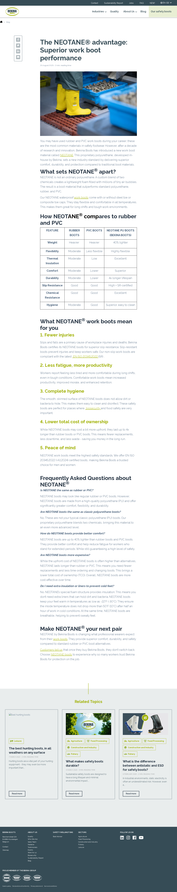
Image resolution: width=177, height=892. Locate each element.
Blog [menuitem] (29, 861)
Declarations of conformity (20, 886)
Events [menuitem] (30, 850)
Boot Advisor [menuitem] (57, 836)
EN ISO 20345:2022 (85, 356)
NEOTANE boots (61, 654)
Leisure (18, 741)
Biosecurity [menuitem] (32, 855)
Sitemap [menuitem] (5, 850)
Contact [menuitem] (5, 847)
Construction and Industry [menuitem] (88, 842)
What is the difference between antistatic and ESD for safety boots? (143, 765)
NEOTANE (66, 155)
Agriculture (76, 741)
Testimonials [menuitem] (32, 847)
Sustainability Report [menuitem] (35, 858)
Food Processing (99, 741)
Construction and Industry (84, 747)
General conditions (50, 886)
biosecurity (93, 408)
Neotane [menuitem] (31, 844)
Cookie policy (6, 886)
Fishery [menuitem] (81, 844)
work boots (81, 197)
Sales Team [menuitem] (32, 842)
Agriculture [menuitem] (82, 836)
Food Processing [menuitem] (84, 839)
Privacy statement (37, 886)
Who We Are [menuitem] (32, 839)
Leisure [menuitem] (81, 847)
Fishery (74, 754)
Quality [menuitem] (30, 836)
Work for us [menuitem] (32, 853)
